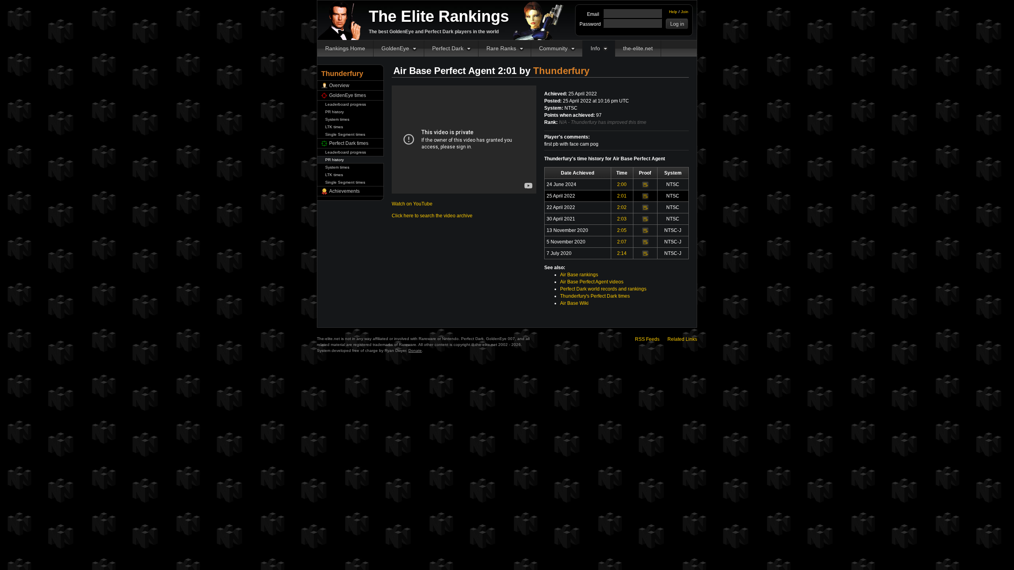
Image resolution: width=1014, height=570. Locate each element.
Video (645, 184)
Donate (415, 350)
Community (553, 48)
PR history (334, 112)
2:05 (622, 230)
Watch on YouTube (412, 204)
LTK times (334, 127)
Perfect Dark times (348, 143)
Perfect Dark (447, 48)
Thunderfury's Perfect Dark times (595, 296)
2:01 (622, 196)
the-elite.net (638, 48)
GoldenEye (395, 48)
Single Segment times (345, 134)
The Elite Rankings (439, 16)
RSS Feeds (647, 339)
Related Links (682, 339)
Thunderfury (561, 70)
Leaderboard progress (345, 104)
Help (673, 12)
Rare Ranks (501, 48)
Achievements (344, 191)
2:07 (622, 242)
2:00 (622, 184)
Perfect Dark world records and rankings (603, 289)
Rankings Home (345, 48)
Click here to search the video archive (432, 215)
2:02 (622, 207)
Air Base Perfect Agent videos (591, 282)
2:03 (622, 219)
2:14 (622, 253)
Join (684, 12)
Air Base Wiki (574, 303)
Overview (339, 85)
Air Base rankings (579, 274)
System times (337, 119)
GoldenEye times (347, 95)
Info (595, 48)
